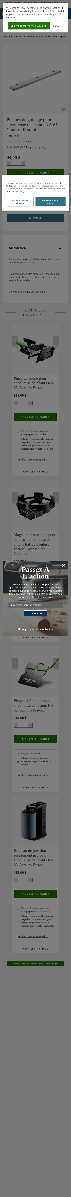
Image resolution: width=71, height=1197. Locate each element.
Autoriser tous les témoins (50, 201)
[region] (35, 193)
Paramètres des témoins (20, 201)
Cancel (56, 25)
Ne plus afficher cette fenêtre (37, 629)
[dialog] (35, 17)
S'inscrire (35, 613)
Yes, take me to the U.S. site (28, 25)
